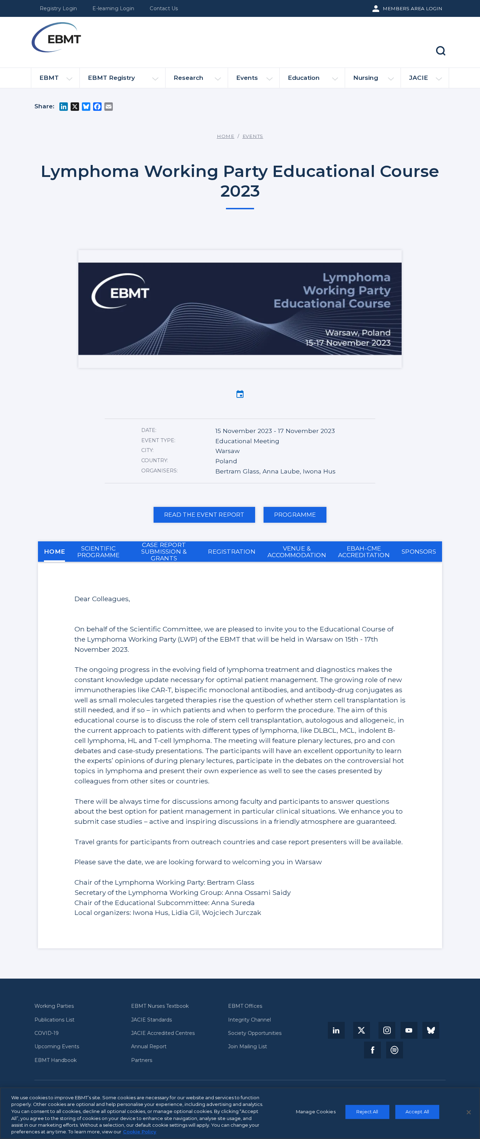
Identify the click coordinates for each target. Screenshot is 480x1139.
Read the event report (204, 514)
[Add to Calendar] (240, 393)
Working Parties (54, 1006)
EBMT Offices (245, 1006)
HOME (54, 551)
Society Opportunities (254, 1033)
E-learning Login (113, 8)
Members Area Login (412, 8)
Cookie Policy (139, 1131)
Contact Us (164, 8)
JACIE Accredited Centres (163, 1033)
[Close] (468, 1112)
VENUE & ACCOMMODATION (296, 552)
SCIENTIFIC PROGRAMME (98, 552)
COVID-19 (46, 1033)
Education (304, 77)
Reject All (367, 1112)
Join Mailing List (247, 1047)
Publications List (54, 1020)
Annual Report (149, 1047)
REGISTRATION (231, 551)
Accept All (417, 1112)
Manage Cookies (316, 1112)
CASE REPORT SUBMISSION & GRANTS (164, 551)
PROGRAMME (295, 514)
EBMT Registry (111, 77)
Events (247, 77)
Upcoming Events (56, 1047)
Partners (141, 1060)
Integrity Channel (249, 1020)
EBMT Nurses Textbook (160, 1006)
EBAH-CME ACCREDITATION (364, 552)
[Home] (56, 37)
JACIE (418, 77)
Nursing (365, 77)
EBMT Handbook (55, 1060)
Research (188, 77)
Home (225, 136)
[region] (240, 1113)
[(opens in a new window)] (336, 1030)
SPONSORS (419, 551)
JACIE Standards (151, 1020)
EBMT (49, 77)
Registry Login (58, 8)
